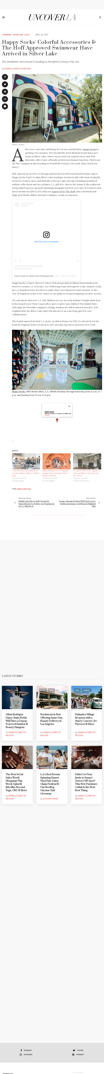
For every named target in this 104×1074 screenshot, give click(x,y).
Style (26, 35)
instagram (28, 1055)
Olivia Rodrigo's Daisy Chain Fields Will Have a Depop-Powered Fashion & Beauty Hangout (17, 721)
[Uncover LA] (52, 17)
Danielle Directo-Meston (18, 68)
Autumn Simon (50, 798)
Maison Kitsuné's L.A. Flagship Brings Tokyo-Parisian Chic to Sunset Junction (55, 473)
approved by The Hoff (63, 191)
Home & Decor (80, 750)
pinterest (80, 1055)
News (16, 690)
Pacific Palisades (81, 694)
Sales (8, 750)
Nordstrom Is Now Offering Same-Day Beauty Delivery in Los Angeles (51, 719)
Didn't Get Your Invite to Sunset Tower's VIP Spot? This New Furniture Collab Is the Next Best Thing (86, 782)
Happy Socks (89, 149)
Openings (7, 35)
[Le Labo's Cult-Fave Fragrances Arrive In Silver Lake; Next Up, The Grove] (87, 461)
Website (47, 415)
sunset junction (24, 489)
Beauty (43, 690)
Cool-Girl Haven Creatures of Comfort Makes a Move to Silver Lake (26, 473)
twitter (80, 1050)
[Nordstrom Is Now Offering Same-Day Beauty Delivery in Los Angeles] (52, 697)
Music (8, 690)
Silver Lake (18, 35)
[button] (57, 420)
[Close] (69, 406)
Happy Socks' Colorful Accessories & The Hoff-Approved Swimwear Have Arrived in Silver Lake (49, 48)
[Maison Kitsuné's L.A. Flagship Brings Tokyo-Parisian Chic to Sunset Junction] (57, 461)
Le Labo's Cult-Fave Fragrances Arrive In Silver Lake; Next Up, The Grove (86, 473)
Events (43, 750)
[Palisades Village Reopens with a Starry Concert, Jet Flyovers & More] (86, 697)
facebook (28, 1050)
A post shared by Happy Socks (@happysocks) (33, 276)
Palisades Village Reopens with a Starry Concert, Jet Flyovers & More (86, 719)
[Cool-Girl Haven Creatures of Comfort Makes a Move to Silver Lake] (26, 461)
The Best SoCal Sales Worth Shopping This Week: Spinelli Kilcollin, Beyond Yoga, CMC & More (16, 782)
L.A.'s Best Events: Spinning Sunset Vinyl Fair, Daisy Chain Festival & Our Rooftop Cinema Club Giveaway (50, 784)
